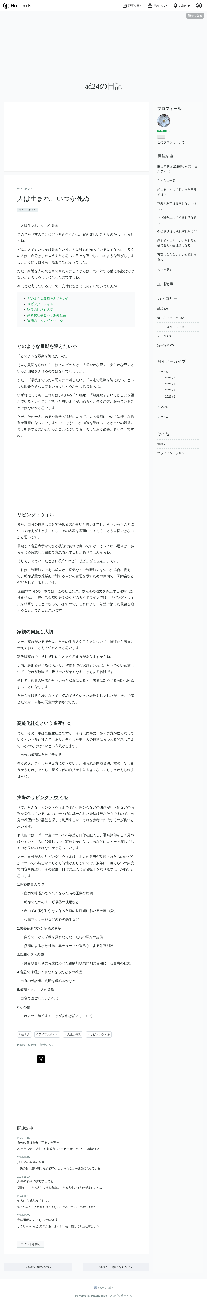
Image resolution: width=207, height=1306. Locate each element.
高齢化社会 (28, 723)
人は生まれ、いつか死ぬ (53, 198)
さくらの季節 (166, 180)
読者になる (195, 15)
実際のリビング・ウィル (45, 320)
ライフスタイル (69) (171, 327)
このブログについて (171, 142)
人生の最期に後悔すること (35, 1181)
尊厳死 (98, 395)
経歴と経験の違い (38, 1267)
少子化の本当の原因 (30, 1162)
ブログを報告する (120, 1295)
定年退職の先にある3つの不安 (37, 1220)
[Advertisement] (103, 50)
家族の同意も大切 (40, 309)
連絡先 (161, 444)
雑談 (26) (163, 308)
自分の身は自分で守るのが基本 (38, 1142)
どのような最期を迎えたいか (48, 298)
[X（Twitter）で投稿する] (41, 1059)
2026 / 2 (170, 390)
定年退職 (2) (165, 345)
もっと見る (164, 269)
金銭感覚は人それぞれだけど (177, 231)
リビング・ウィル (40, 304)
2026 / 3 (170, 384)
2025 (164, 406)
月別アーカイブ (171, 361)
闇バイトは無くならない (116, 1267)
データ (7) (164, 336)
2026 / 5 (170, 378)
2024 (164, 417)
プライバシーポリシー (172, 453)
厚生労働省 (46, 598)
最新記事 (165, 156)
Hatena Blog (99, 1295)
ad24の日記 (103, 86)
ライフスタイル (27, 209)
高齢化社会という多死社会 (46, 315)
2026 (164, 372)
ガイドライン (89, 598)
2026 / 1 (170, 396)
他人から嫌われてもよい (34, 1200)
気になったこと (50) (171, 317)
